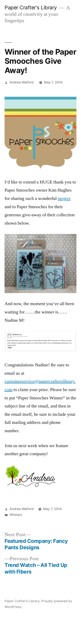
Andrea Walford (22, 82)
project (64, 198)
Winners (16, 515)
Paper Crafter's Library (31, 7)
